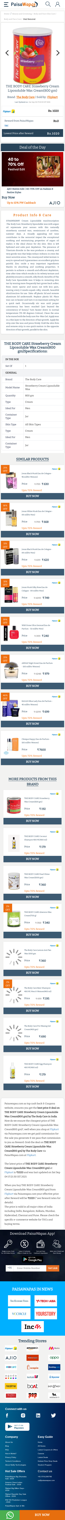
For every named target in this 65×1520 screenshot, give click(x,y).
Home (40, 1442)
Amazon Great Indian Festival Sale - (13, 1483)
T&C (6, 126)
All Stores (41, 1446)
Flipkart (52, 97)
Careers (41, 1453)
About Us (9, 1442)
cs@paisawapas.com (46, 1480)
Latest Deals (43, 1457)
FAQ (7, 1450)
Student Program (44, 1465)
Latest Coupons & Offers (48, 1450)
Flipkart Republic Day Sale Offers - (15, 1495)
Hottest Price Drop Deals (47, 1461)
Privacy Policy (10, 1457)
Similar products (32, 459)
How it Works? (10, 1453)
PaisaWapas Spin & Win (15, 1506)
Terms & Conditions (13, 1461)
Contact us (45, 1471)
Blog (7, 1446)
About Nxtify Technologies (15, 1465)
